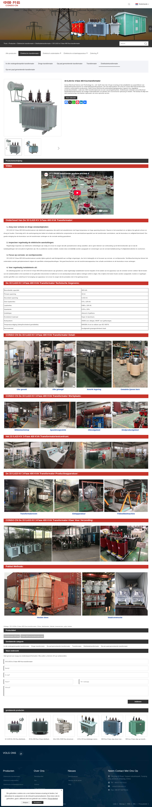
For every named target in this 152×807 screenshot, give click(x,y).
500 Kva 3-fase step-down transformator (112, 739)
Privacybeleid (143, 804)
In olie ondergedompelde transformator (20, 63)
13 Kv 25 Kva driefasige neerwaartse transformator (88, 739)
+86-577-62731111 (120, 782)
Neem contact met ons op (112, 10)
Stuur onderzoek (71, 98)
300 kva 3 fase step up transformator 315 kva (136, 739)
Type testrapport (39, 788)
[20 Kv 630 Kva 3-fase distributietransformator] (40, 725)
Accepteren (37, 802)
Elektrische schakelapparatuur (13, 784)
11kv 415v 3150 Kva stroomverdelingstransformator (64, 739)
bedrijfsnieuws (73, 776)
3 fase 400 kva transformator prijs (32, 636)
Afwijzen (25, 802)
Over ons (27, 10)
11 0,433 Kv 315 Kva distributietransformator (16, 739)
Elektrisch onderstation (11, 780)
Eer (35, 780)
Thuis (16, 10)
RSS (128, 804)
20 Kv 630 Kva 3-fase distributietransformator (40, 739)
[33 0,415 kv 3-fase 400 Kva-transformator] (13, 146)
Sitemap (122, 804)
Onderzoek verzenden (86, 10)
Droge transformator (45, 63)
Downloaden (66, 10)
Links (115, 804)
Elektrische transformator (25, 43)
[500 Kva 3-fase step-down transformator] (112, 725)
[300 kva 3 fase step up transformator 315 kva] (136, 725)
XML (134, 804)
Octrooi (36, 784)
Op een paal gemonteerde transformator (20, 69)
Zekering (6, 788)
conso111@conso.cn (119, 786)
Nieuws (53, 10)
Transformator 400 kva (11, 636)
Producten (40, 10)
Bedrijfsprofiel (38, 776)
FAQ (69, 784)
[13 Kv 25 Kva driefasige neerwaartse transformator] (88, 725)
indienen (138, 702)
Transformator (92, 63)
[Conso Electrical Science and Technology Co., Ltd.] (11, 5)
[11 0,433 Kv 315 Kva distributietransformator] (16, 725)
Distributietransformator (43, 43)
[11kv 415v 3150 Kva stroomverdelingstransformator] (64, 725)
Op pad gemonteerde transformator (69, 63)
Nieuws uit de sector (75, 780)
